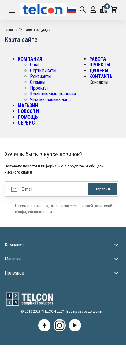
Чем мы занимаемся (50, 100)
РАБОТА (97, 59)
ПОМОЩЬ (28, 117)
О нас (35, 65)
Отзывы (37, 82)
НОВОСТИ (28, 111)
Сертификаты (43, 70)
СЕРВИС (26, 123)
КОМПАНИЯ (30, 59)
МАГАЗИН (28, 105)
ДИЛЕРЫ (98, 70)
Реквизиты (40, 76)
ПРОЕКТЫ (99, 65)
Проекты (39, 88)
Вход (93, 10)
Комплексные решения (53, 94)
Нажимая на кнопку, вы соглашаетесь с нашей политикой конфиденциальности (63, 209)
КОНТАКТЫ (101, 76)
